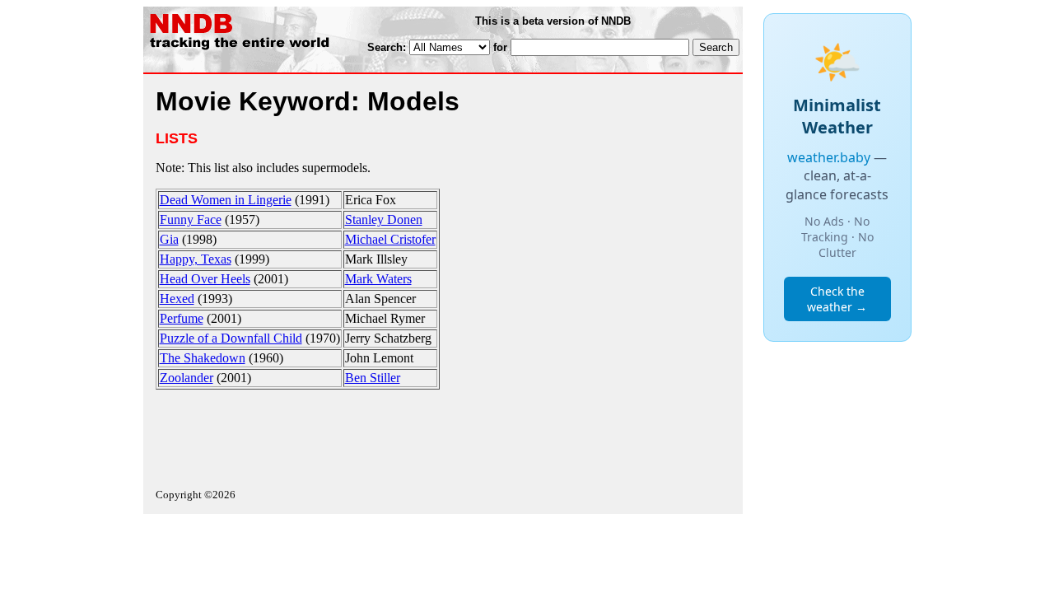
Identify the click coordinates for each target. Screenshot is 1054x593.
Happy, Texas (195, 259)
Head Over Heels (205, 279)
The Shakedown (202, 358)
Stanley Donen (383, 219)
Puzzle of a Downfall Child (231, 338)
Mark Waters (378, 279)
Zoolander (186, 378)
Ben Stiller (372, 378)
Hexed (177, 299)
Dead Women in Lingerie (225, 200)
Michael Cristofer (390, 239)
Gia (169, 239)
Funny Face (191, 219)
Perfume (181, 318)
